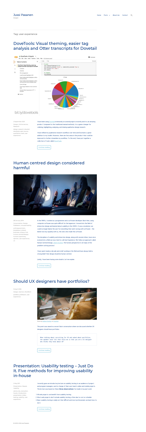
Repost (24, 386)
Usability (16, 388)
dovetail (27, 129)
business (16, 232)
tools (22, 133)
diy (19, 391)
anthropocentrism (19, 228)
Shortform (28, 292)
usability (21, 397)
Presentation (17, 386)
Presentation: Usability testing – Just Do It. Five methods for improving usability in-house (53, 370)
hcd (26, 232)
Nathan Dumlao (47, 321)
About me (116, 15)
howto (15, 393)
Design (15, 124)
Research (16, 126)
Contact (125, 15)
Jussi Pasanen (23, 15)
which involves (58, 243)
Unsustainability (26, 225)
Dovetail (52, 121)
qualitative (16, 133)
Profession (16, 225)
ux (14, 240)
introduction (22, 393)
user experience (24, 238)
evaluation (24, 391)
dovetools (16, 131)
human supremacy (19, 236)
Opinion (21, 292)
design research (18, 129)
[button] (131, 15)
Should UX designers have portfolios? (51, 281)
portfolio (16, 294)
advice (15, 391)
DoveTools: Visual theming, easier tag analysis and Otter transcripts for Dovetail (55, 46)
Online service (23, 124)
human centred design (20, 234)
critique (22, 232)
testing (15, 397)
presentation (17, 395)
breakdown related (19, 230)
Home (99, 15)
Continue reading (44, 147)
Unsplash (56, 321)
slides (24, 395)
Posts (106, 15)
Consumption (17, 223)
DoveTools (57, 141)
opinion (15, 238)
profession (22, 294)
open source (24, 131)
